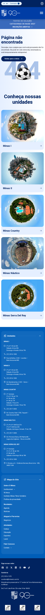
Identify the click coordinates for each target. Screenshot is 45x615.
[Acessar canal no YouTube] (24, 567)
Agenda (6, 508)
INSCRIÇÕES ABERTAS (21, 27)
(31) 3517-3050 (11, 409)
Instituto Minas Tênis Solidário (15, 496)
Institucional (8, 489)
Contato (6, 548)
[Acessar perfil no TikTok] (29, 567)
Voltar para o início (11, 59)
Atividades (8, 525)
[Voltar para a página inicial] (22, 595)
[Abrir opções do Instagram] (7, 567)
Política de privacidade (12, 499)
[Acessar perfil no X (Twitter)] (11, 567)
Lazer (6, 539)
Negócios (7, 520)
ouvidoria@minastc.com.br (10, 579)
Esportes (7, 536)
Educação (7, 532)
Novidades (8, 504)
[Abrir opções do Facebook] (2, 567)
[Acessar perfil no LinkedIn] (15, 567)
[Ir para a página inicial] (10, 13)
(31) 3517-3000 (11, 433)
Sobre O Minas (9, 486)
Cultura (6, 529)
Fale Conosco (9, 544)
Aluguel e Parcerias (11, 516)
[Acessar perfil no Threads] (20, 567)
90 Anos (7, 493)
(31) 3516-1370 (6, 576)
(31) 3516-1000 (11, 354)
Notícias (7, 511)
